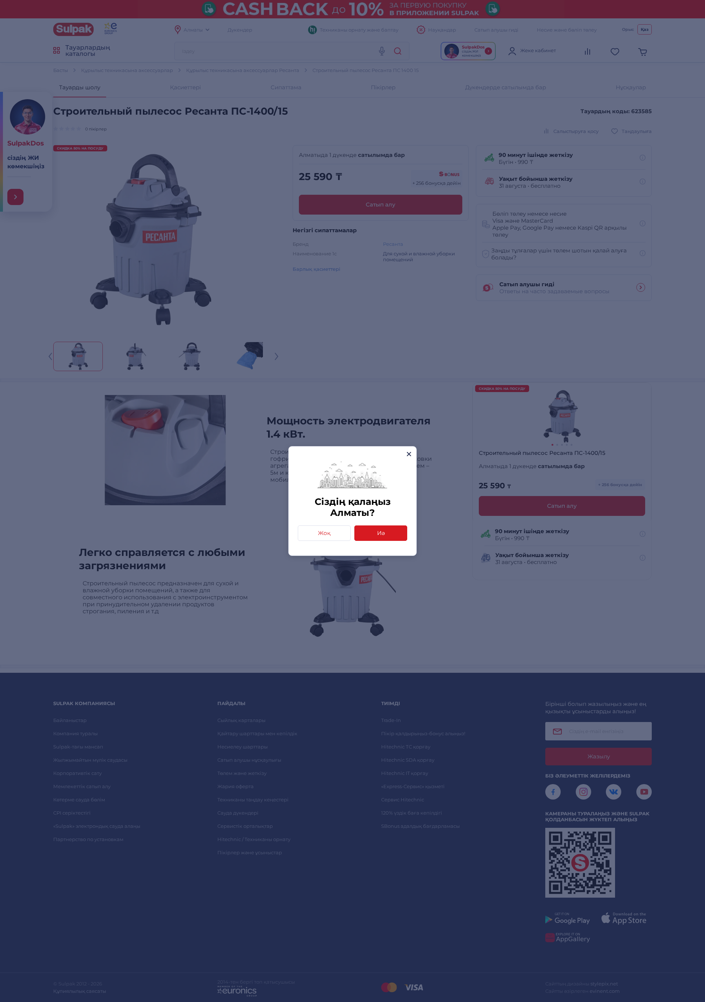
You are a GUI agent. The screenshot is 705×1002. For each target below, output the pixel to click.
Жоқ (324, 532)
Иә (381, 532)
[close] (409, 454)
